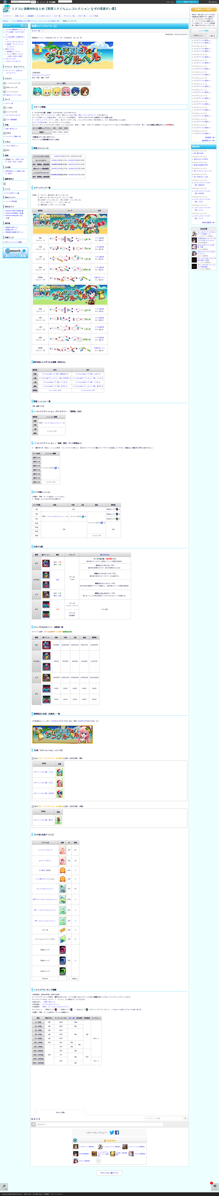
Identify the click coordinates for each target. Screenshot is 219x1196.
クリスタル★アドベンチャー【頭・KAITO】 (54, 378)
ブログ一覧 (81, 16)
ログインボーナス (15, 42)
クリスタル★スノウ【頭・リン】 (54, 382)
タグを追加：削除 (43, 30)
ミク (47, 115)
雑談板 (11, 227)
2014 (18, 159)
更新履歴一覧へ (210, 137)
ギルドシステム (10, 59)
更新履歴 (31, 16)
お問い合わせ (27, 1194)
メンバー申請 (93, 16)
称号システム (10, 49)
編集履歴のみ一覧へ (209, 140)
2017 (14, 162)
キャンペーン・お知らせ (13, 70)
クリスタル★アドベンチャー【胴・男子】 (87, 386)
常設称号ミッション (13, 51)
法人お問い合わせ (38, 1194)
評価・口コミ (19, 16)
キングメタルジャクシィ (45, 889)
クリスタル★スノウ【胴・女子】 (54, 386)
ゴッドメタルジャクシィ (52, 423)
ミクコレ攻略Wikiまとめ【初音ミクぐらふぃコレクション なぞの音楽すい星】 (65, 8)
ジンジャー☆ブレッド (45, 850)
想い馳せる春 (198, 153)
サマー (43, 115)
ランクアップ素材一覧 (13, 136)
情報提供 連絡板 (14, 232)
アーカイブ (11, 73)
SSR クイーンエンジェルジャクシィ (45, 899)
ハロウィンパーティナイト (44, 120)
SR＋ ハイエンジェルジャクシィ (45, 910)
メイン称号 (39, 879)
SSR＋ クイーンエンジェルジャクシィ (55, 1007)
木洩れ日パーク (99, 277)
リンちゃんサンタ (87, 390)
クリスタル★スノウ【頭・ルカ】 (87, 374)
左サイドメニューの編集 (13, 242)
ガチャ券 (72, 1018)
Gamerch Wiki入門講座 (13, 211)
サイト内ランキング (44, 16)
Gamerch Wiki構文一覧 (13, 213)
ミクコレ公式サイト (10, 193)
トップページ (7, 16)
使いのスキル (105, 555)
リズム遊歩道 (99, 238)
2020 (20, 56)
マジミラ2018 (38, 122)
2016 (9, 162)
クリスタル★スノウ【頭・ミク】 (87, 382)
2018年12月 (58, 156)
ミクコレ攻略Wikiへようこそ (15, 29)
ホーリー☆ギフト (45, 861)
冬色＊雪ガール (49, 1002)
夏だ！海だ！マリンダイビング (85, 115)
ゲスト (168, 2)
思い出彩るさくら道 (201, 177)
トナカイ (47, 879)
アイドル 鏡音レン (204, 40)
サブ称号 (42, 870)
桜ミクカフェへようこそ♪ (203, 171)
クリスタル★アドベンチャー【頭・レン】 (87, 378)
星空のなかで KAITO (201, 159)
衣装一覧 (11, 129)
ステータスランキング (13, 115)
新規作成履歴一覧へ (209, 222)
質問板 (11, 230)
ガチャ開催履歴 (11, 120)
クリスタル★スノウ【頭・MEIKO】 (54, 374)
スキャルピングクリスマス (41, 75)
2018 (10, 56)
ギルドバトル (14, 61)
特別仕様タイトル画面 (13, 171)
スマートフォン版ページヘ (109, 1173)
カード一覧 (9, 103)
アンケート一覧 (69, 16)
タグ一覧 (57, 16)
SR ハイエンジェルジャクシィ (45, 921)
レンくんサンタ (54, 390)
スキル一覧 (11, 146)
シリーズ (52, 115)
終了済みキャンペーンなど (12, 95)
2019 (15, 56)
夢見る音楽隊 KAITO (201, 165)
